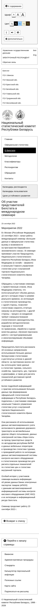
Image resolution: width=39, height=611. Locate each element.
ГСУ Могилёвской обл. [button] (12, 103)
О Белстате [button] (10, 150)
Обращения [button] (10, 173)
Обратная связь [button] (9, 62)
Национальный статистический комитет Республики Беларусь (19, 126)
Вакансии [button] (9, 554)
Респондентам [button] (11, 167)
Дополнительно (14, 39)
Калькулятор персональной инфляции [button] (17, 573)
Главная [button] (8, 139)
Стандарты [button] (10, 565)
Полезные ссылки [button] (13, 580)
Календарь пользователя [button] (15, 191)
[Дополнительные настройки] (18, 32)
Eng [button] (34, 55)
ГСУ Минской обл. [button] (10, 80)
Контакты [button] (9, 178)
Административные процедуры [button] (19, 560)
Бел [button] (34, 50)
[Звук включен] (12, 32)
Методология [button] (11, 156)
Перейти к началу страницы (15, 542)
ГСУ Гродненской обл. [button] (12, 98)
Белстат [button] (6, 71)
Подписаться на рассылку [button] (17, 591)
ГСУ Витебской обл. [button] (11, 89)
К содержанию (14, 6)
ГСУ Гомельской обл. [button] (11, 94)
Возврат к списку (15, 521)
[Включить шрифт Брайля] (6, 32)
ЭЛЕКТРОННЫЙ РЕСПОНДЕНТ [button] (16, 58)
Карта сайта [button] (10, 586)
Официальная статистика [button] (16, 145)
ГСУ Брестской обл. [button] (11, 85)
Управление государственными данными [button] (16, 51)
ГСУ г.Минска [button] (8, 75)
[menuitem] (18, 51)
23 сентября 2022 (8, 224)
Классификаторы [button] (12, 162)
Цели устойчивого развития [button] (16, 196)
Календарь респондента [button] (15, 187)
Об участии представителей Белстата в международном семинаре (13, 208)
